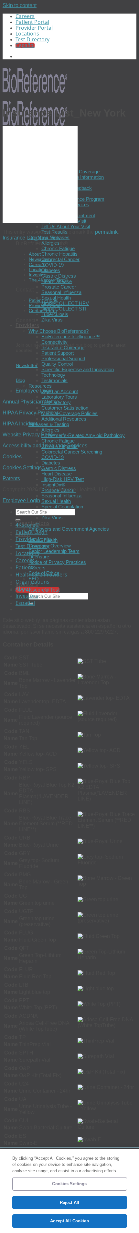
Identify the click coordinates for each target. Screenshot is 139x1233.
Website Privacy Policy (29, 434)
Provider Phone (44, 305)
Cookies (12, 456)
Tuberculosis (54, 314)
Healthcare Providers (41, 574)
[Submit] (18, 520)
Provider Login (33, 539)
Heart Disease (56, 473)
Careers (25, 16)
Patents (11, 478)
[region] (69, 1191)
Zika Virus (52, 319)
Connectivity (54, 342)
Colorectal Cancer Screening (71, 451)
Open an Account (59, 391)
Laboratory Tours (59, 397)
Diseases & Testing (48, 424)
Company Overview (49, 545)
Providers (27, 325)
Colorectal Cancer (60, 259)
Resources (40, 386)
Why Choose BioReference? (58, 331)
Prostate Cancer (58, 287)
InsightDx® (53, 484)
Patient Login (32, 531)
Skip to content (20, 5)
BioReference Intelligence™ (70, 336)
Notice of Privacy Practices (57, 562)
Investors (38, 274)
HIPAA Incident (20, 423)
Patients (26, 567)
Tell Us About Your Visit (65, 226)
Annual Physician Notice (31, 401)
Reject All (69, 1202)
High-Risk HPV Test (62, 479)
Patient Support (57, 353)
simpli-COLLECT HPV (65, 303)
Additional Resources (63, 419)
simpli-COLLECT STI (63, 308)
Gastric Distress (58, 276)
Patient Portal (32, 21)
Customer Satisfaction (64, 408)
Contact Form (43, 310)
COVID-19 (52, 265)
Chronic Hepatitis (59, 254)
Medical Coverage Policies (69, 413)
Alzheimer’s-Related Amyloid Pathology (83, 435)
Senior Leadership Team (54, 551)
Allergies (50, 430)
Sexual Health (56, 501)
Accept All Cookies (69, 1220)
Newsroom (40, 259)
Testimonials (54, 380)
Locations (27, 33)
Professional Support (63, 358)
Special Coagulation (62, 506)
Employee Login (34, 390)
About (35, 254)
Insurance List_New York (31, 237)
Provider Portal (34, 27)
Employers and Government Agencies (68, 529)
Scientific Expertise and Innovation (77, 369)
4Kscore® (27, 524)
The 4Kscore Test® (48, 279)
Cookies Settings (22, 467)
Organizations (32, 581)
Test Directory (32, 39)
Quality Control (57, 364)
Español (25, 602)
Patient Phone (43, 300)
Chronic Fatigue (58, 248)
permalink (106, 232)
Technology (53, 375)
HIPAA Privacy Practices (31, 412)
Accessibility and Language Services (45, 445)
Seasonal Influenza (61, 292)
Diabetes (50, 270)
